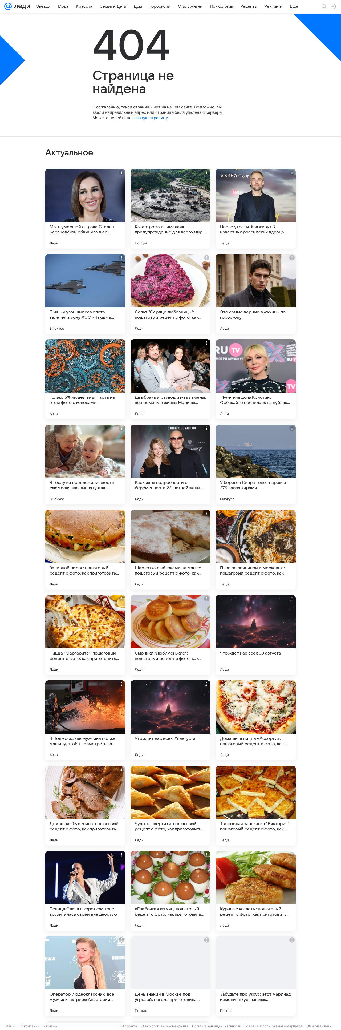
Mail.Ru (11, 1026)
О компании (30, 1026)
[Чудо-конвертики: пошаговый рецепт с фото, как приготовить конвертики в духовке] (170, 806)
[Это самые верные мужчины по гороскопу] (256, 294)
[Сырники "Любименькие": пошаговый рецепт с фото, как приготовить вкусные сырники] (170, 635)
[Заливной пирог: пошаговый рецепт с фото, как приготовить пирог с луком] (85, 550)
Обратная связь (319, 1026)
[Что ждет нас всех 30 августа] (256, 635)
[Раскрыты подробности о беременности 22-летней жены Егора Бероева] (170, 464)
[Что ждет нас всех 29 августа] (170, 720)
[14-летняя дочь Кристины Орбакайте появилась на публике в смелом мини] (256, 379)
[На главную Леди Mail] (21, 6)
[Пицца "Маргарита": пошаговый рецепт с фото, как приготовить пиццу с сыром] (85, 635)
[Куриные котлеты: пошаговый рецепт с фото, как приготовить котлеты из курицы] (256, 891)
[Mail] (8, 6)
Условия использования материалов (273, 1026)
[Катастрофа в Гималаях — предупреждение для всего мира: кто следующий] (170, 209)
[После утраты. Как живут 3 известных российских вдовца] (256, 209)
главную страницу (150, 117)
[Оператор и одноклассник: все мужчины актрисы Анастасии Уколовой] (85, 976)
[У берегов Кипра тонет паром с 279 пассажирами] (256, 464)
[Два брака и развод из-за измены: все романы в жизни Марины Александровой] (170, 379)
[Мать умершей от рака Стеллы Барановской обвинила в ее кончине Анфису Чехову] (85, 209)
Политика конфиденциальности (216, 1026)
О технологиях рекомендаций (164, 1026)
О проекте (129, 1026)
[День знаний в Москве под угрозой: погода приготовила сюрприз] (170, 976)
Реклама (50, 1026)
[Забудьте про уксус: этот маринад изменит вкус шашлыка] (256, 976)
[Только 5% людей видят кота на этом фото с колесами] (85, 379)
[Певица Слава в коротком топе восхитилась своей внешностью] (85, 891)
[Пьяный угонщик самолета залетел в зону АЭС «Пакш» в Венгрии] (85, 294)
